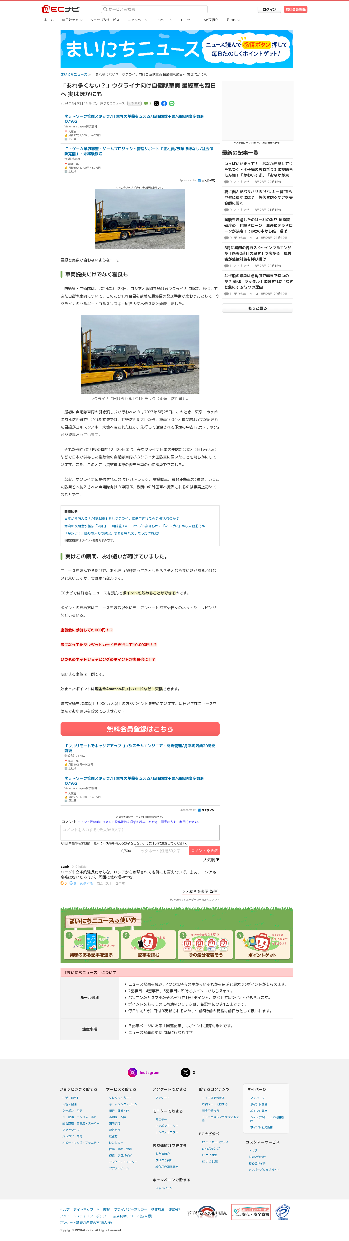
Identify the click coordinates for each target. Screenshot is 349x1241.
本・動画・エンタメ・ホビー (80, 1117)
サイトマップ (83, 1209)
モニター (186, 20)
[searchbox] (154, 9)
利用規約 (103, 1209)
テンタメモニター (167, 1132)
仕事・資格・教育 (120, 1149)
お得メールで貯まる (215, 1104)
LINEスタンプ (211, 1149)
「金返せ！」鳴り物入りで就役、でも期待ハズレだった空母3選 (112, 533)
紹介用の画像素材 (167, 1167)
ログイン (269, 9)
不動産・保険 (117, 1117)
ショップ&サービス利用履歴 (267, 1119)
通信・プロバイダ (120, 1155)
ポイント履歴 (258, 1111)
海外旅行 (114, 1130)
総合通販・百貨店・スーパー (80, 1123)
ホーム (49, 20)
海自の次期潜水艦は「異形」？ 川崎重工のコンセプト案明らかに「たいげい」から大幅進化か (134, 526)
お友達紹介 (210, 20)
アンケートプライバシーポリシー (84, 1216)
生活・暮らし (71, 1098)
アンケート (164, 20)
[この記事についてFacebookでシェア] (164, 103)
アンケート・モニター (123, 1162)
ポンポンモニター (167, 1126)
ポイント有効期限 (261, 1127)
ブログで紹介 (164, 1160)
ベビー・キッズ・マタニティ (80, 1143)
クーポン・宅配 (72, 1111)
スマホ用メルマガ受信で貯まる (220, 1119)
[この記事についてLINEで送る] (171, 103)
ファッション (71, 1130)
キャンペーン (137, 20)
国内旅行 (114, 1123)
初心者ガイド (257, 1163)
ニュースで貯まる (213, 1098)
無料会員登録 (296, 9)
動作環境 (158, 1209)
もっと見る (257, 308)
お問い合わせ (257, 1157)
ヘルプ (253, 1150)
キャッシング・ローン (123, 1104)
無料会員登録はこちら (140, 729)
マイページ (257, 1098)
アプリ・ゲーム (119, 1168)
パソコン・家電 (72, 1136)
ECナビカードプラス (215, 1142)
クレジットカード (120, 1098)
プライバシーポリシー (130, 1209)
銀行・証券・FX (119, 1111)
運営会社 (175, 1209)
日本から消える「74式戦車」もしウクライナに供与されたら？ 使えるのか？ (121, 518)
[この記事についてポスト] (156, 103)
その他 (231, 20)
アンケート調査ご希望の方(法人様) (86, 1222)
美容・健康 (69, 1104)
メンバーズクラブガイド (264, 1170)
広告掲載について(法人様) (132, 1216)
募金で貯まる (210, 1111)
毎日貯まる (70, 20)
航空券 (113, 1136)
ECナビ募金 (209, 1155)
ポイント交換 (258, 1104)
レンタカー (116, 1143)
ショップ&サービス (104, 20)
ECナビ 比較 (210, 1161)
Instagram (149, 1072)
